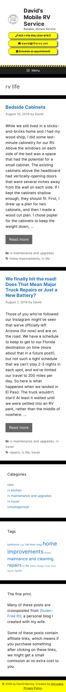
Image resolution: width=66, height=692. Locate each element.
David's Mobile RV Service (37, 17)
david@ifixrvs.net (34, 43)
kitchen (47, 553)
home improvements (25, 258)
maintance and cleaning (30, 558)
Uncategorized (18, 507)
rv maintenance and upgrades (32, 253)
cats (10, 485)
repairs (15, 452)
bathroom (13, 544)
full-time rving (33, 544)
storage (40, 566)
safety (33, 566)
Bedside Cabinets (25, 107)
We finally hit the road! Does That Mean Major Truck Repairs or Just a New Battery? (31, 287)
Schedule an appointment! (34, 51)
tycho (18, 570)
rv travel (13, 501)
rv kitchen (14, 490)
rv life (46, 258)
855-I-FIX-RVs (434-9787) (34, 35)
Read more (19, 239)
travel (36, 452)
